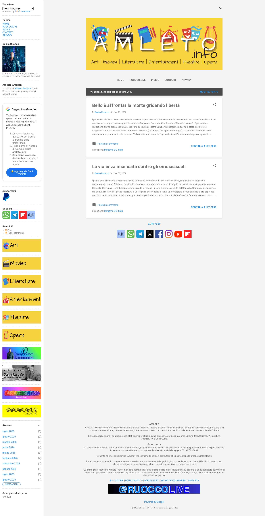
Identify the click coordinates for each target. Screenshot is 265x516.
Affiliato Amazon (22, 88)
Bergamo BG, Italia (113, 149)
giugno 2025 (9, 479)
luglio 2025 (8, 474)
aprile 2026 (8, 447)
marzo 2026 (8, 452)
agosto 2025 (9, 468)
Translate (25, 11)
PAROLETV (193, 480)
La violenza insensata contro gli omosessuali (139, 166)
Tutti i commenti (15, 233)
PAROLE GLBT (151, 480)
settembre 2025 (11, 463)
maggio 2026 (9, 442)
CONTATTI (170, 80)
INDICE (155, 80)
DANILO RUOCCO (134, 480)
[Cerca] (221, 8)
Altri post (154, 224)
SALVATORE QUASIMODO (173, 480)
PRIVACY (186, 80)
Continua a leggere (203, 146)
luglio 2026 (8, 431)
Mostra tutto (209, 91)
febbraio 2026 (10, 458)
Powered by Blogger (154, 501)
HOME (120, 80)
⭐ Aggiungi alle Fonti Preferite (22, 172)
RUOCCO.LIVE (138, 80)
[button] (214, 105)
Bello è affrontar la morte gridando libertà (136, 105)
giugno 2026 (9, 436)
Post (9, 230)
